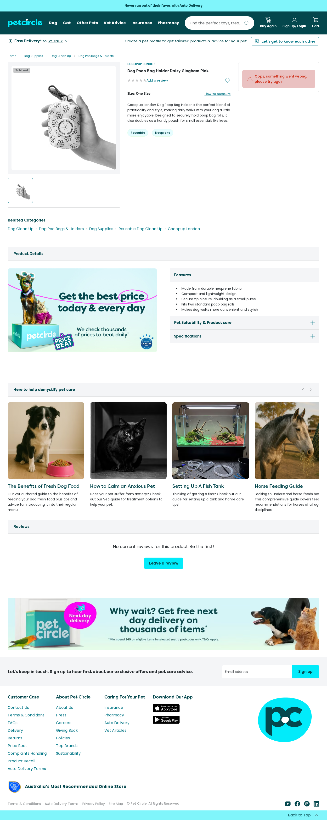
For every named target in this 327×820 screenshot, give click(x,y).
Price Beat (17, 745)
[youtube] (288, 805)
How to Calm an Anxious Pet (122, 486)
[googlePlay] (166, 722)
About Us (64, 707)
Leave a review (163, 563)
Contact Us (18, 707)
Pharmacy (114, 715)
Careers (63, 723)
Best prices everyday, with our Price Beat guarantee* (163, 5)
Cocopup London (141, 64)
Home (12, 56)
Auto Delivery (117, 723)
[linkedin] (316, 805)
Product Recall (21, 761)
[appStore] (166, 711)
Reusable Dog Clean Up (140, 229)
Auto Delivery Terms (27, 768)
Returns (15, 738)
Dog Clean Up (61, 56)
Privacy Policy (93, 803)
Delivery (15, 730)
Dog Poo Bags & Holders (96, 56)
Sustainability (68, 753)
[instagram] (307, 805)
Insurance (113, 707)
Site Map (116, 803)
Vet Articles (115, 730)
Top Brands (67, 745)
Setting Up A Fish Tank (198, 486)
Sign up (305, 671)
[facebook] (297, 805)
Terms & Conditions (26, 715)
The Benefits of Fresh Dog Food (43, 486)
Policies (63, 738)
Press (61, 715)
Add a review (157, 80)
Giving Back (67, 730)
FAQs (12, 723)
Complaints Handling (27, 753)
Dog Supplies (33, 56)
